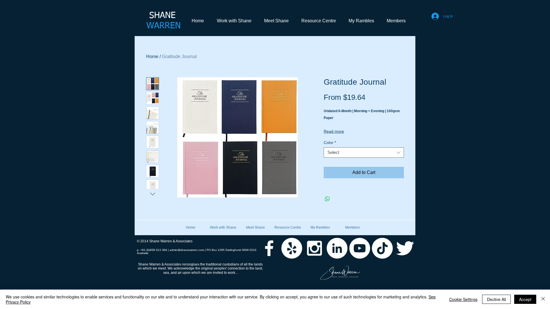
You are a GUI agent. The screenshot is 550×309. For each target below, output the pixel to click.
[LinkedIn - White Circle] (337, 248)
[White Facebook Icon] (269, 248)
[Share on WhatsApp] (327, 198)
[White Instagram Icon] (314, 248)
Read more (334, 131)
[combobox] (364, 152)
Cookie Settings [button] (463, 299)
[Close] (543, 299)
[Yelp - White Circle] (291, 248)
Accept (525, 299)
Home (152, 56)
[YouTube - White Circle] (359, 248)
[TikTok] (382, 248)
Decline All (496, 299)
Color (330, 142)
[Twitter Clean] (404, 248)
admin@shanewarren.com (187, 249)
